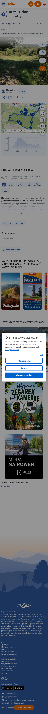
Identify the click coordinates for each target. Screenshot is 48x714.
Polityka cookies (12, 350)
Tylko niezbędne (24, 361)
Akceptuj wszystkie (24, 375)
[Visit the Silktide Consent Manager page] (41, 355)
